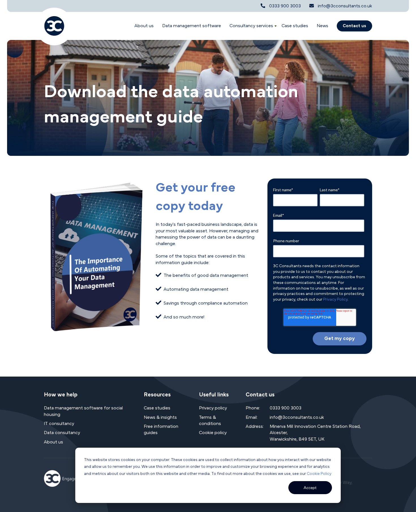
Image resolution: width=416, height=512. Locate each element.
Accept (310, 487)
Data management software (191, 26)
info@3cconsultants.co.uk (345, 6)
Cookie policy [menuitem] (213, 432)
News (322, 26)
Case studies (295, 26)
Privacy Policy (335, 299)
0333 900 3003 (285, 6)
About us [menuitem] (53, 442)
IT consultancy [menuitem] (59, 423)
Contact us (354, 26)
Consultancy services (251, 26)
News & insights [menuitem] (160, 417)
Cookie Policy (319, 474)
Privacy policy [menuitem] (213, 408)
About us (144, 26)
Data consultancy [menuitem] (62, 432)
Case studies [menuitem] (157, 408)
